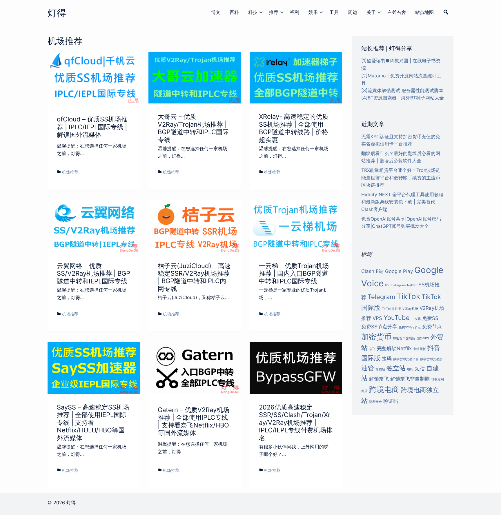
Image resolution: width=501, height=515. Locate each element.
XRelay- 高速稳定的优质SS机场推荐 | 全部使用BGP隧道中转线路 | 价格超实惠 (293, 128)
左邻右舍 (396, 12)
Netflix (412, 285)
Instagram (398, 285)
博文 (215, 12)
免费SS (430, 318)
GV (387, 285)
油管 (367, 368)
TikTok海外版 (391, 309)
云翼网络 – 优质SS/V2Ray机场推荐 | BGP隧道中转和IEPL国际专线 (93, 273)
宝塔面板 (419, 349)
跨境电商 (384, 389)
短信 (420, 369)
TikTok (408, 296)
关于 (371, 12)
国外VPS (423, 338)
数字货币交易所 (431, 359)
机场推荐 (70, 172)
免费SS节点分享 (379, 327)
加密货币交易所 (404, 338)
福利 (294, 12)
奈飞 (372, 349)
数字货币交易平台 (406, 359)
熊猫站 (380, 369)
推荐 (273, 12)
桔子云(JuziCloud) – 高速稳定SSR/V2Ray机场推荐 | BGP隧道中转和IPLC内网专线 (194, 277)
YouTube (397, 317)
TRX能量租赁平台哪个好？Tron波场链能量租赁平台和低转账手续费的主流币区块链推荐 (400, 177)
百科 (234, 12)
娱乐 (313, 12)
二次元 (416, 319)
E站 (380, 271)
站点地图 (424, 12)
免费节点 (432, 327)
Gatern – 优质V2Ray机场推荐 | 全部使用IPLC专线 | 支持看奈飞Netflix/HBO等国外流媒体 (193, 421)
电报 (410, 369)
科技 (252, 12)
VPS (377, 318)
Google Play (399, 271)
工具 (334, 12)
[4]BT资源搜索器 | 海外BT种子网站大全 (402, 98)
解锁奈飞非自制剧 (410, 379)
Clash (367, 271)
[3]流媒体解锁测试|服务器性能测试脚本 (402, 90)
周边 (352, 12)
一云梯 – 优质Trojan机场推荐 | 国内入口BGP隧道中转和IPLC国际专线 (294, 273)
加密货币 (376, 336)
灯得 (57, 13)
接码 (387, 358)
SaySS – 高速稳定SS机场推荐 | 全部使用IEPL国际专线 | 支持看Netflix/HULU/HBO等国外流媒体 (93, 422)
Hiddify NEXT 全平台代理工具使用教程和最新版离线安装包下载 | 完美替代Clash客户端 (402, 202)
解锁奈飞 (379, 379)
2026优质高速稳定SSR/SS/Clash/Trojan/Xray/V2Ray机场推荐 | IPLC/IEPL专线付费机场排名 (296, 422)
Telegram (381, 297)
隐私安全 (375, 402)
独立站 (396, 368)
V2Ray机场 (410, 309)
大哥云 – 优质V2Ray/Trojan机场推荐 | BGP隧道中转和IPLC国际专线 (193, 128)
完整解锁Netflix (394, 348)
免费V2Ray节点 (410, 327)
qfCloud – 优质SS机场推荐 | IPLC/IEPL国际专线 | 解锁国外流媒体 (92, 126)
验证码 (390, 401)
